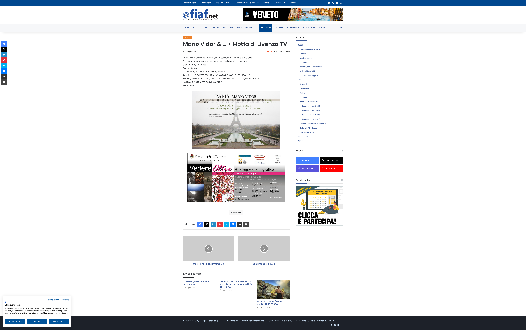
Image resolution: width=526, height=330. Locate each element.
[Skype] (226, 224)
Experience (293, 27)
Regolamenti (221, 3)
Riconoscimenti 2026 (309, 102)
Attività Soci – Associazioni (311, 67)
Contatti (301, 141)
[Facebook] (200, 224)
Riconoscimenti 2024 (311, 110)
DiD (224, 27)
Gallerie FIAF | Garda (308, 128)
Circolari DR (304, 88)
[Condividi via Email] (239, 224)
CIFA (206, 27)
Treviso (237, 212)
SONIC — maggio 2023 (311, 75)
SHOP (322, 27)
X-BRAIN (330, 321)
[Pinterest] (220, 224)
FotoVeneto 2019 (307, 132)
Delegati (303, 84)
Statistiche (309, 27)
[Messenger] (233, 224)
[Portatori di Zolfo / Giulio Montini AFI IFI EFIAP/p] (273, 289)
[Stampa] (246, 224)
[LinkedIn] (213, 224)
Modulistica (276, 3)
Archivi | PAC (303, 136)
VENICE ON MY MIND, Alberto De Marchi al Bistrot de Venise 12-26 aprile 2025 (236, 284)
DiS (231, 27)
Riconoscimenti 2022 (311, 119)
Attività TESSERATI (308, 71)
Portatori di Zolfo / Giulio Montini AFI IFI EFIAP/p (269, 303)
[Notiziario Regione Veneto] (200, 14)
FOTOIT (196, 27)
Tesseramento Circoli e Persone (245, 3)
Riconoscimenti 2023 (311, 115)
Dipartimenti (206, 3)
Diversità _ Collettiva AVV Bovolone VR (196, 283)
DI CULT (215, 27)
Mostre (187, 38)
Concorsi (303, 62)
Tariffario (265, 3)
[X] (206, 224)
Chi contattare (290, 3)
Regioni (264, 27)
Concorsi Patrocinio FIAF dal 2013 (314, 123)
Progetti (250, 27)
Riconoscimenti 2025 (311, 106)
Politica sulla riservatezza (58, 300)
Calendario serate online (310, 49)
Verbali (302, 93)
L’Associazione (190, 3)
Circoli (300, 45)
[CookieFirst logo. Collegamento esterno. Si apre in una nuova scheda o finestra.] (6, 302)
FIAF (187, 27)
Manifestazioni (306, 58)
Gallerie (278, 27)
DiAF (239, 27)
